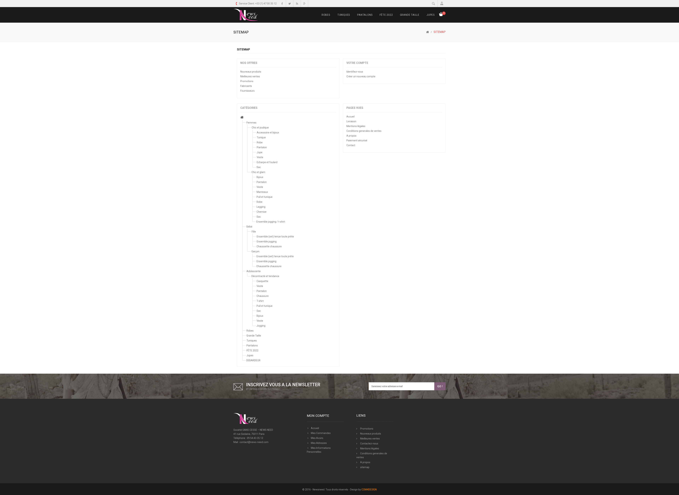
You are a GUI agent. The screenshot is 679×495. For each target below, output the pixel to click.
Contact (350, 145)
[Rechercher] (433, 3)
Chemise (261, 211)
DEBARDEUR (253, 360)
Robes (326, 14)
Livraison (351, 121)
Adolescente (253, 271)
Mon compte (318, 416)
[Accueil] (242, 117)
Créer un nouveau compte (360, 76)
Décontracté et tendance (265, 276)
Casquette (262, 281)
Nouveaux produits (250, 71)
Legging (261, 206)
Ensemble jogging (267, 241)
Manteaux (262, 192)
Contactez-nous (369, 443)
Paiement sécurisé (356, 140)
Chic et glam (258, 172)
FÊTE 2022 (386, 14)
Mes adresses (319, 443)
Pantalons (365, 14)
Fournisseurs (247, 90)
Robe (260, 142)
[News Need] (245, 15)
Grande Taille (409, 14)
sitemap (364, 467)
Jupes (430, 14)
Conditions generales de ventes (363, 130)
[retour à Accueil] (427, 32)
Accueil (350, 116)
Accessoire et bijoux (268, 132)
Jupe (259, 152)
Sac (259, 167)
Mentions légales (355, 126)
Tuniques (343, 14)
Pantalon (262, 147)
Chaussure (263, 296)
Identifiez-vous (354, 71)
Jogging (260, 325)
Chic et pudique (260, 127)
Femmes (251, 122)
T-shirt (260, 301)
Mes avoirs (317, 438)
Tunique (261, 137)
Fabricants (246, 86)
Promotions (246, 81)
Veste (260, 157)
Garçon (255, 251)
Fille (254, 231)
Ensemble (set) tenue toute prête (275, 236)
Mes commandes (321, 433)
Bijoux (260, 177)
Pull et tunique (264, 196)
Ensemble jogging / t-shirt (270, 221)
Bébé (249, 226)
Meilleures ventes (250, 76)
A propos (351, 135)
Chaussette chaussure (269, 246)
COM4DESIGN (369, 489)
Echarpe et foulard (267, 162)
